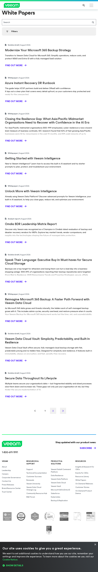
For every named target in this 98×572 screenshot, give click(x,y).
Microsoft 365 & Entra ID (60, 489)
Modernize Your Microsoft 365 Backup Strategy (38, 50)
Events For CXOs (81, 472)
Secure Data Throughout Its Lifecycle (31, 378)
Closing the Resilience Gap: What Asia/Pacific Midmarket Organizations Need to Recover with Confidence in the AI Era (47, 120)
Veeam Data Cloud (58, 482)
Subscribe (86, 448)
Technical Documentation (36, 472)
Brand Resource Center (11, 488)
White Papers (80, 480)
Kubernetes (55, 497)
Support (29, 469)
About (4, 466)
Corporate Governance (11, 477)
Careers (5, 474)
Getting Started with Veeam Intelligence (32, 158)
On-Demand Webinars (84, 483)
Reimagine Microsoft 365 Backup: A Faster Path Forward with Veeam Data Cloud (47, 301)
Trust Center (7, 491)
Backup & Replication (59, 500)
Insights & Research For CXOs (84, 468)
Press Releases (8, 484)
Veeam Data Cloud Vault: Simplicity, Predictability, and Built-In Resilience (47, 340)
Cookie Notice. (10, 560)
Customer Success (34, 476)
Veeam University (33, 483)
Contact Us (6, 481)
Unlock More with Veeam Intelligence (31, 191)
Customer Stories (82, 487)
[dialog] (49, 557)
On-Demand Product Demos (83, 492)
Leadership (6, 470)
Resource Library (82, 476)
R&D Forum (30, 497)
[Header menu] (91, 5)
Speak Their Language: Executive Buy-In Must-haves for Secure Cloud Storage (48, 261)
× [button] (95, 545)
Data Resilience (57, 475)
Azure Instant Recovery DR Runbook (30, 83)
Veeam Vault (56, 486)
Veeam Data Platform (59, 479)
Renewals (30, 480)
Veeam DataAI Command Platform (61, 470)
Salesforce (55, 493)
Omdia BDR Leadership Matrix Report (31, 224)
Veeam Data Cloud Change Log (33, 488)
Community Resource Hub (36, 493)
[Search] (84, 5)
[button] (49, 566)
